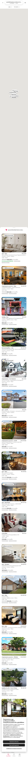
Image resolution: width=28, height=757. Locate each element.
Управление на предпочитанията (14, 748)
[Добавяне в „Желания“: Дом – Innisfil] (25, 391)
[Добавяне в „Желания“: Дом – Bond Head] (25, 484)
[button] (9, 259)
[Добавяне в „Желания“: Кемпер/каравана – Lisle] (25, 330)
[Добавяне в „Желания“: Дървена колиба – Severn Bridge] (25, 670)
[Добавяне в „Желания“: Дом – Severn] (25, 701)
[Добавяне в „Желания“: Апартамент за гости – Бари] (25, 268)
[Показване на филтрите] (25, 2)
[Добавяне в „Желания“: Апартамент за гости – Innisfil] (25, 422)
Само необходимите (14, 745)
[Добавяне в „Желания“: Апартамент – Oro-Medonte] (25, 360)
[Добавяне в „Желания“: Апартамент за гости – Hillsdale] (25, 639)
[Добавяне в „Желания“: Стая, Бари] (25, 515)
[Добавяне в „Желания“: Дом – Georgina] (25, 546)
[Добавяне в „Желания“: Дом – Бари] (25, 235)
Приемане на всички (14, 741)
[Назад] (3, 2)
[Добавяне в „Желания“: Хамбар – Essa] (25, 299)
